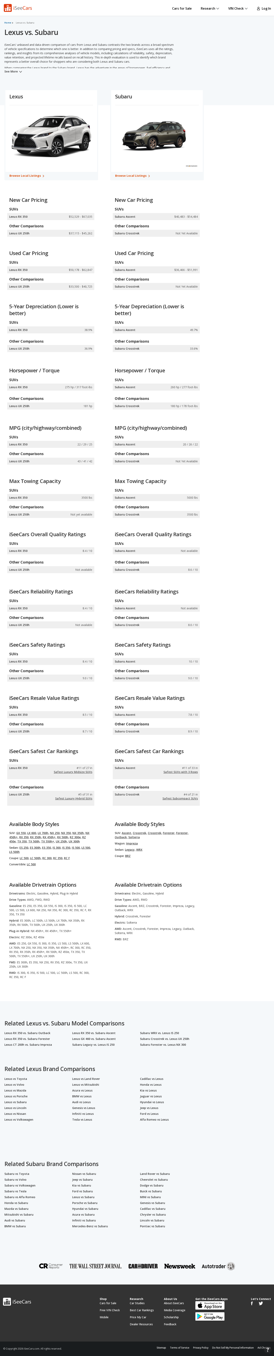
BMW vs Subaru (15, 1226)
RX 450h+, (49, 837)
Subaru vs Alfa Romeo (19, 1197)
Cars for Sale (182, 8)
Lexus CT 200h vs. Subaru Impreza (28, 1045)
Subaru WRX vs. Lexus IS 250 (159, 1033)
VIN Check (236, 8)
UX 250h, (62, 841)
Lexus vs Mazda (15, 1090)
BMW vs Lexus (81, 1096)
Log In (265, 8)
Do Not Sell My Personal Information (233, 1347)
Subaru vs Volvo (15, 1179)
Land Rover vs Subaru (155, 1174)
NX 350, (66, 833)
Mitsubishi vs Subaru (18, 1214)
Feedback (170, 1324)
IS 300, (57, 848)
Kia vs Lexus (148, 1090)
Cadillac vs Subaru (152, 1209)
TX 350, (22, 841)
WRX (139, 850)
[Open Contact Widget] (268, 1350)
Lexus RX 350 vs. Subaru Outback (27, 1033)
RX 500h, (63, 837)
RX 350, (24, 837)
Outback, (121, 837)
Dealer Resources (141, 1324)
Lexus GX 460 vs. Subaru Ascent (94, 1039)
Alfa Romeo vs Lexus (154, 1119)
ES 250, (24, 848)
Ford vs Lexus (149, 1114)
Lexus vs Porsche (15, 1096)
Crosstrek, (140, 833)
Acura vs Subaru (83, 1214)
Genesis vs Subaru (152, 1203)
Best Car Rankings (142, 1310)
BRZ (128, 856)
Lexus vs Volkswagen (18, 1119)
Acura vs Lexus (82, 1090)
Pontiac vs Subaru (152, 1226)
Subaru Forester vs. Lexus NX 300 (163, 1045)
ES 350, (47, 848)
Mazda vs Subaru (16, 1209)
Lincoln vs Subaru (152, 1220)
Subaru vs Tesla (15, 1191)
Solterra (134, 837)
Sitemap (161, 1347)
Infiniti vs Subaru (84, 1220)
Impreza (132, 843)
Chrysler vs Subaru (153, 1214)
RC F (67, 858)
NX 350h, (78, 833)
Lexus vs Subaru (15, 1102)
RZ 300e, (75, 837)
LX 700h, (43, 833)
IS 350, (66, 848)
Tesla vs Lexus (82, 1119)
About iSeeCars (174, 1303)
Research (208, 8)
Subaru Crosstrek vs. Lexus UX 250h (164, 1039)
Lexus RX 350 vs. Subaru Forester (27, 1039)
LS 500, (86, 848)
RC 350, (58, 858)
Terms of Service (179, 1347)
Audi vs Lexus (81, 1102)
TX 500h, (34, 841)
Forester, (169, 833)
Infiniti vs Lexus (83, 1114)
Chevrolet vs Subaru (154, 1179)
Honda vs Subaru (16, 1203)
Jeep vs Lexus (149, 1108)
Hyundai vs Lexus (152, 1102)
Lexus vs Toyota (15, 1079)
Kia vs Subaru (81, 1185)
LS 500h (14, 852)
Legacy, (130, 850)
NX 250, (55, 833)
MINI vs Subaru (150, 1197)
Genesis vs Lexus (83, 1108)
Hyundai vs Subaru (85, 1209)
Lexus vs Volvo (14, 1084)
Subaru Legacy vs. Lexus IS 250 (93, 1045)
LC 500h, (36, 858)
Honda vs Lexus (150, 1084)
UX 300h (74, 841)
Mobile (104, 1317)
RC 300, (47, 858)
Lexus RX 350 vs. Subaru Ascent (94, 1033)
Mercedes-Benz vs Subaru (90, 1226)
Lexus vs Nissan (15, 1114)
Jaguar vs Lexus (151, 1096)
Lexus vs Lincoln (15, 1108)
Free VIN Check (110, 1310)
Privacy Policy (200, 1347)
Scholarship (171, 1317)
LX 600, (32, 833)
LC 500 (31, 864)
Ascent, (127, 833)
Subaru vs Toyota (16, 1174)
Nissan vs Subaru (84, 1174)
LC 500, (24, 858)
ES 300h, (35, 848)
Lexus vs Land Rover (86, 1079)
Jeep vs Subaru (82, 1179)
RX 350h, (36, 837)
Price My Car (138, 1317)
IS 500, (76, 848)
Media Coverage (174, 1310)
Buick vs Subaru (151, 1191)
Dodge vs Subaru (151, 1185)
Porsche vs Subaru (84, 1203)
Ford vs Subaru (82, 1191)
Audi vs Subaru (14, 1220)
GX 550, (21, 833)
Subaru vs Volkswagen (20, 1185)
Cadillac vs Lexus (151, 1079)
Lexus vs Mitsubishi (85, 1084)
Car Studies (137, 1303)
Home (7, 22)
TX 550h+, (48, 841)
